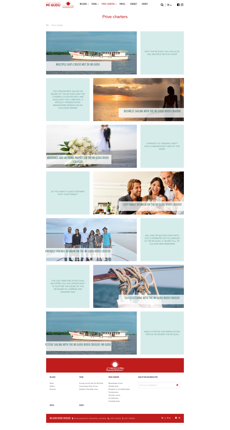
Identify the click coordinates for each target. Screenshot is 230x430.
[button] (88, 4)
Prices (122, 4)
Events (145, 4)
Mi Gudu (83, 4)
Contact (133, 4)
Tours (94, 4)
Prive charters (108, 4)
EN (47, 25)
